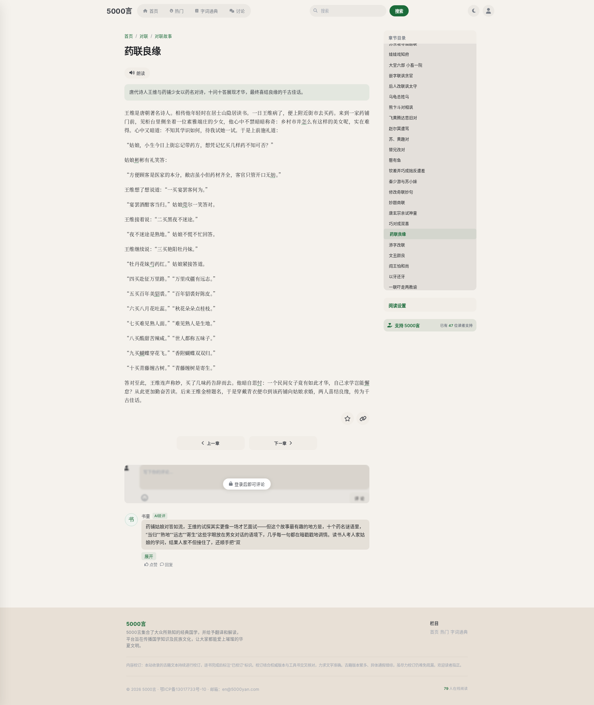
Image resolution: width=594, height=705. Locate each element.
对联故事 (163, 36)
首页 (153, 11)
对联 (144, 36)
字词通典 (209, 11)
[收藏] (347, 418)
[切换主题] (474, 11)
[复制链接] (362, 418)
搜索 (399, 11)
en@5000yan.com (240, 689)
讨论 (240, 11)
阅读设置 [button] (397, 305)
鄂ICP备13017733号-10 (183, 689)
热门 (179, 11)
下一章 (280, 443)
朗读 (140, 73)
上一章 (213, 443)
